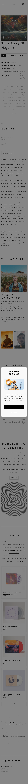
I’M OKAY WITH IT (14, 407)
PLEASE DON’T (14, 412)
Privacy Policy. (18, 400)
